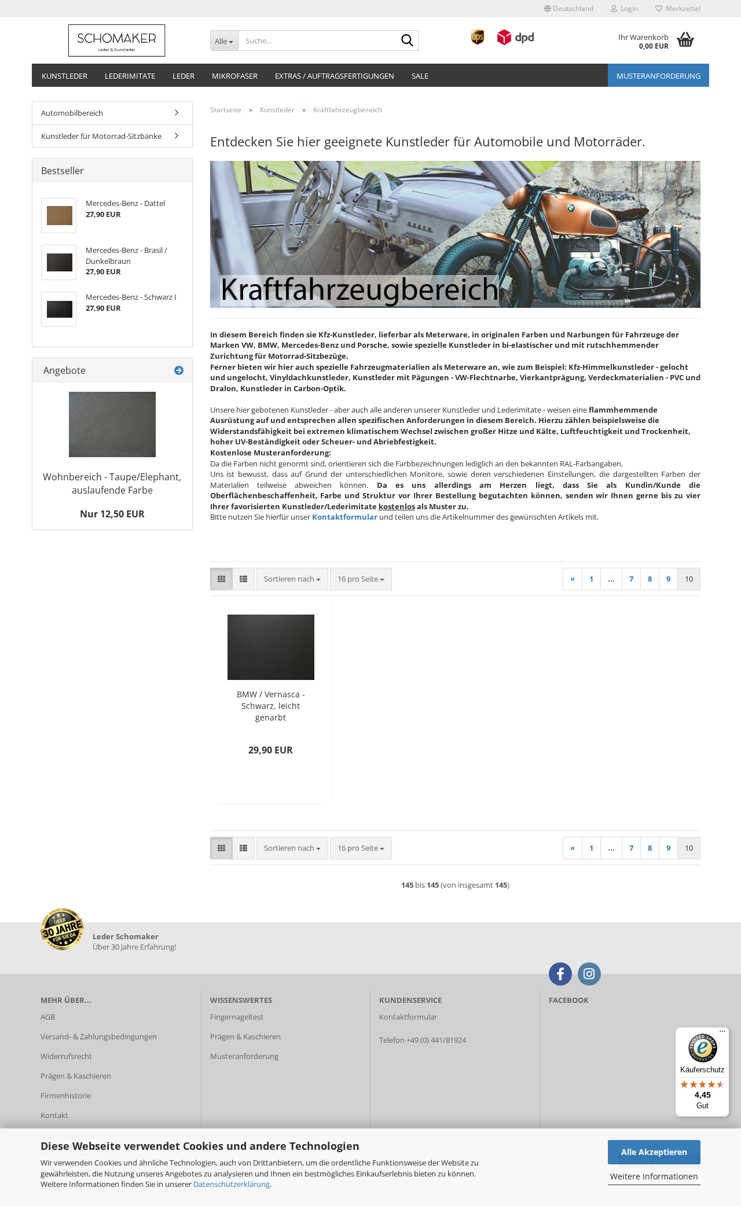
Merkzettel (681, 8)
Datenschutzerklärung (231, 1184)
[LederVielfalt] (117, 40)
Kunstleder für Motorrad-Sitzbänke (101, 136)
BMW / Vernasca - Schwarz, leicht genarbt (271, 706)
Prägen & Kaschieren (76, 1076)
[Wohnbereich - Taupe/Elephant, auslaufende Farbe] (112, 424)
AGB (48, 1017)
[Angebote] (179, 370)
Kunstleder (64, 76)
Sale (420, 76)
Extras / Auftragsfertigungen (334, 76)
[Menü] (722, 1034)
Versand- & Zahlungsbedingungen (99, 1036)
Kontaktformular (344, 517)
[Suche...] (408, 41)
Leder (184, 76)
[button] (568, 8)
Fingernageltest (236, 1017)
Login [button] (627, 8)
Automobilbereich (72, 113)
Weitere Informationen (654, 1176)
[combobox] (292, 579)
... (611, 578)
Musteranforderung (658, 76)
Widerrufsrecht (66, 1056)
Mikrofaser (235, 76)
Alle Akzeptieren (654, 1151)
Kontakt (54, 1115)
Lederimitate (130, 76)
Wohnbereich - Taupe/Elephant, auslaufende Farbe (112, 483)
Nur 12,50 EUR (112, 514)
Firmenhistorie (66, 1095)
